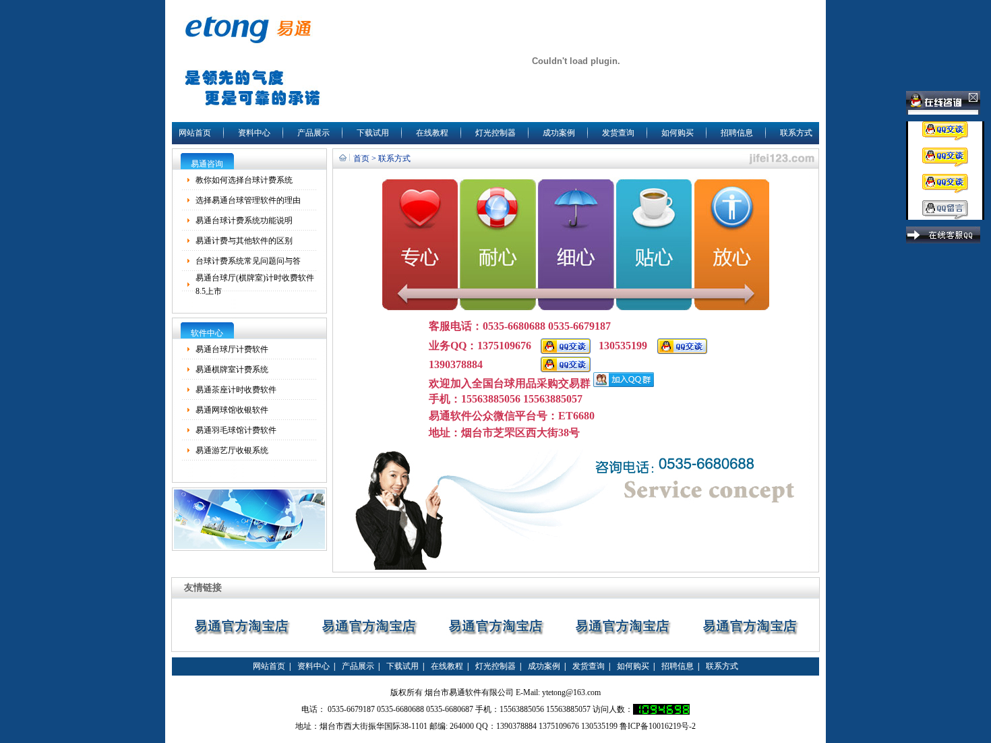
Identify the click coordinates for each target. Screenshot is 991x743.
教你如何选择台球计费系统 (244, 180)
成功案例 (559, 133)
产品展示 (313, 133)
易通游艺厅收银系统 (232, 450)
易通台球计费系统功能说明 (244, 220)
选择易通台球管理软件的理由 (248, 200)
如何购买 (677, 133)
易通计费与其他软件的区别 (244, 240)
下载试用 (373, 133)
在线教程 (432, 133)
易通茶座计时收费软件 (236, 389)
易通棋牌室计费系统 (232, 369)
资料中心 (254, 133)
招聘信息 (737, 133)
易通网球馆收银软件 (232, 410)
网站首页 (195, 133)
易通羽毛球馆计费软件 (236, 430)
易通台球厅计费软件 (232, 349)
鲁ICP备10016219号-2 (658, 726)
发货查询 (618, 133)
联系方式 (796, 133)
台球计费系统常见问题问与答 (248, 261)
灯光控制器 (495, 133)
